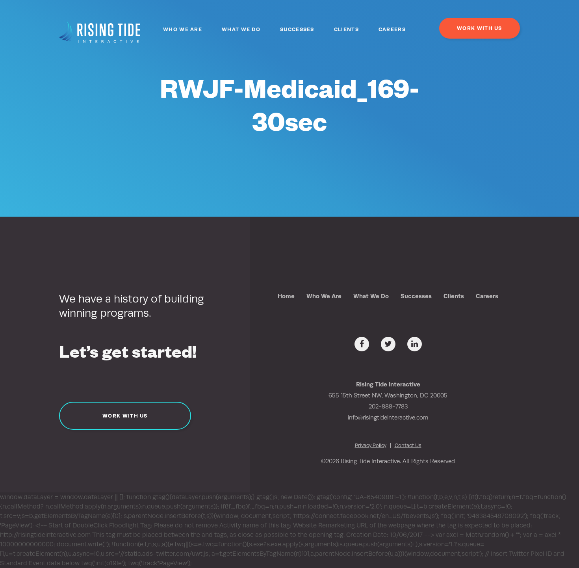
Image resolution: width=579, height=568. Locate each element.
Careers (392, 29)
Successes (297, 29)
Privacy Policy (370, 445)
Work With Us (479, 28)
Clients (346, 29)
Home (286, 296)
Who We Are (182, 29)
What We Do (241, 29)
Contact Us (408, 445)
